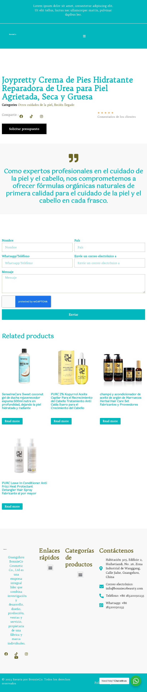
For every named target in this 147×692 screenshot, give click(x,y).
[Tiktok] (31, 116)
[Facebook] (21, 116)
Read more (12, 421)
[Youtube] (16, 657)
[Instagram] (41, 116)
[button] (50, 568)
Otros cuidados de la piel (35, 105)
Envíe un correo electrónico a (95, 256)
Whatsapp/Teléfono (15, 256)
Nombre (7, 240)
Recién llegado (64, 105)
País (77, 240)
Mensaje (7, 272)
